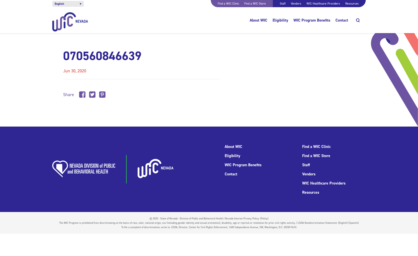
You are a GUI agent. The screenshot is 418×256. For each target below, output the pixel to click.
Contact (341, 20)
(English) (343, 223)
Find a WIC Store (255, 4)
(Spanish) (353, 223)
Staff (283, 4)
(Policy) (264, 218)
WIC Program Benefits (311, 20)
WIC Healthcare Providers (323, 4)
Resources (352, 4)
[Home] (70, 22)
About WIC (258, 20)
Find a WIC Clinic (228, 4)
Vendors (296, 4)
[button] (68, 4)
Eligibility (280, 20)
